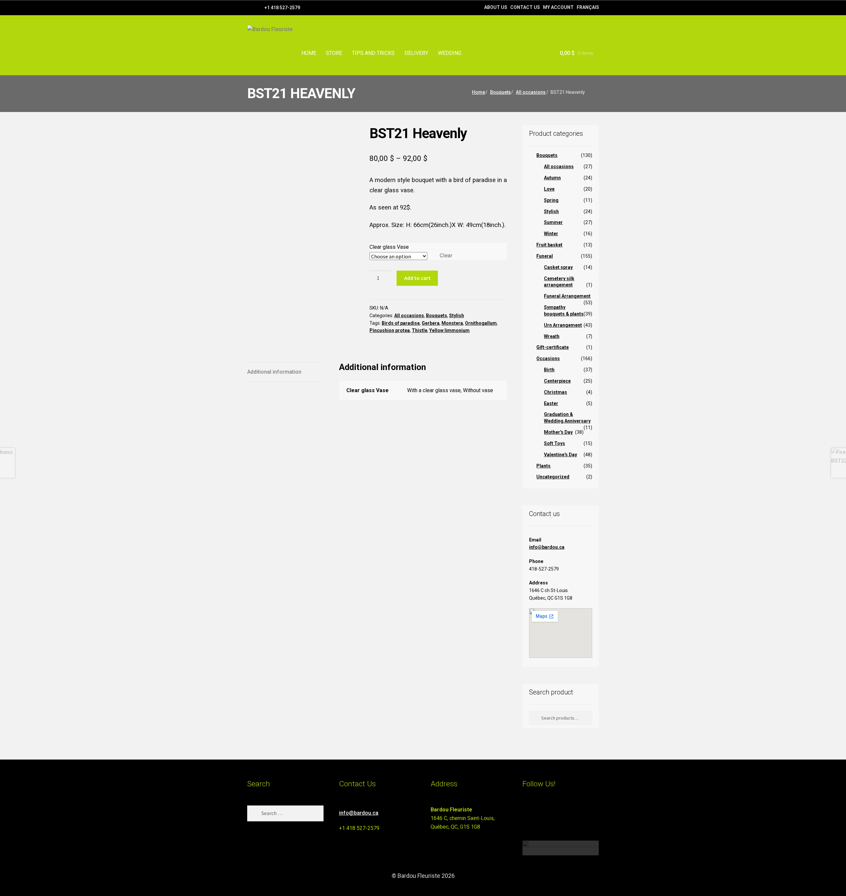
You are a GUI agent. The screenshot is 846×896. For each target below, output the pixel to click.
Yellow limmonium (449, 330)
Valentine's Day (560, 454)
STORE (334, 53)
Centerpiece (557, 381)
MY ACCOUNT (558, 7)
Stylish (456, 315)
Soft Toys (554, 443)
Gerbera (431, 323)
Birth (549, 369)
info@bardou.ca (546, 547)
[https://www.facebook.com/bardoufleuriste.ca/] (250, 7)
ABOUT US (495, 7)
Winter (551, 233)
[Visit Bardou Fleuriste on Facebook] (539, 812)
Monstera (452, 323)
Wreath (551, 336)
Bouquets (500, 92)
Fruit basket (549, 244)
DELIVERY (416, 53)
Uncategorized (552, 476)
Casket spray (558, 267)
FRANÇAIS (588, 7)
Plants (543, 465)
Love (549, 189)
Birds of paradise (401, 323)
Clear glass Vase (389, 247)
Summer (553, 222)
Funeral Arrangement (567, 296)
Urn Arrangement (563, 325)
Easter (551, 403)
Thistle (419, 330)
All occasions (531, 92)
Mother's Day (558, 432)
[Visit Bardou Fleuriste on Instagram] (526, 812)
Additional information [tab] (274, 372)
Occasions (548, 358)
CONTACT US (525, 7)
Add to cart (417, 278)
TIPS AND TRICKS (373, 53)
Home (478, 92)
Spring (551, 200)
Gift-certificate (552, 347)
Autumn (552, 177)
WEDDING (449, 53)
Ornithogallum (481, 323)
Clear (446, 255)
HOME (308, 53)
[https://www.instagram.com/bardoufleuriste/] (258, 7)
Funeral (544, 256)
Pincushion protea (389, 330)
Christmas (555, 392)
